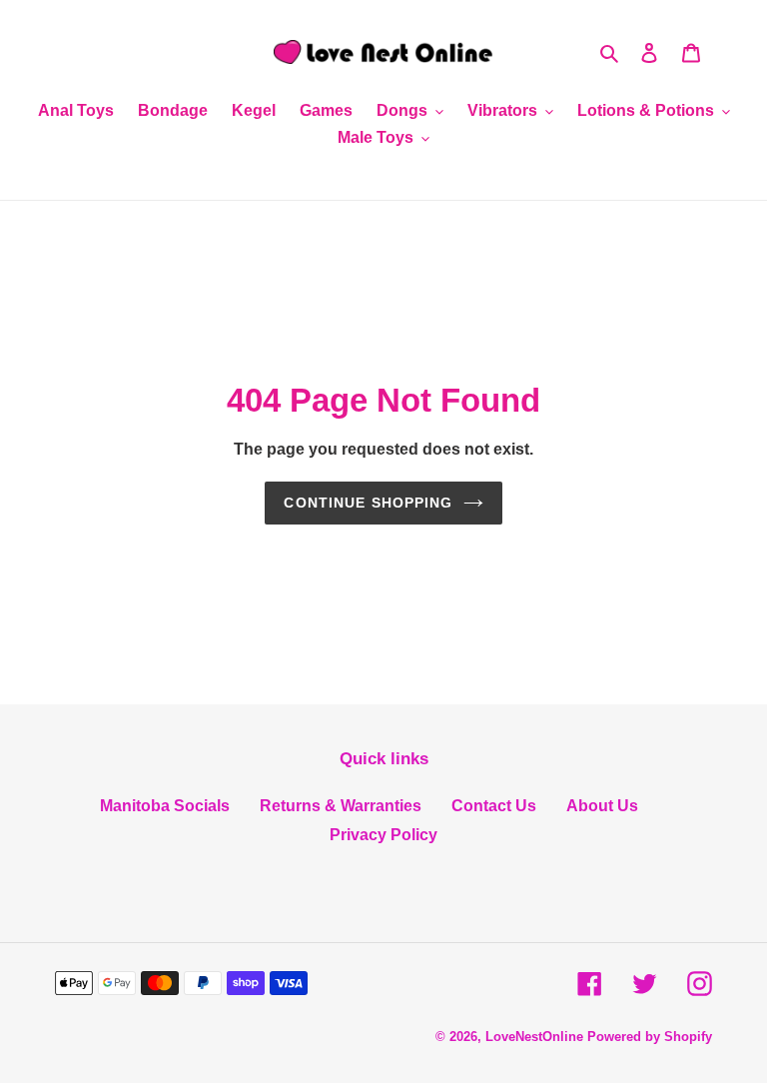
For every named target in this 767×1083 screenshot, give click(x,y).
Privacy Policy (383, 834)
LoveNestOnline (534, 1036)
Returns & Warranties (340, 805)
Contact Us (493, 805)
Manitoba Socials (165, 805)
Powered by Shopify (649, 1036)
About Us (602, 805)
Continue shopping (368, 503)
